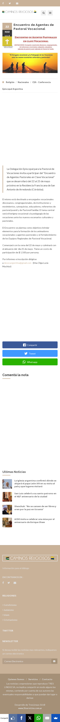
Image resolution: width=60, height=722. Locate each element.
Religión (10, 82)
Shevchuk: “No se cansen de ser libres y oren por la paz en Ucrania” (35, 508)
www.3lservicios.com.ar (30, 708)
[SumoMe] (55, 718)
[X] (30, 718)
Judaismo (8, 610)
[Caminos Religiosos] (23, 12)
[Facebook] (4, 3)
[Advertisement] (30, 130)
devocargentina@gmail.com (17, 262)
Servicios (33, 679)
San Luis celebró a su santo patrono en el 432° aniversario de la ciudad (35, 495)
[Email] (47, 718)
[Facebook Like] (13, 718)
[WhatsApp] (38, 718)
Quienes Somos (16, 679)
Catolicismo (10, 605)
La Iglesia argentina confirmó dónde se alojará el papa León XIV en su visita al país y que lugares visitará (35, 483)
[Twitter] (11, 3)
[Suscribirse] (54, 661)
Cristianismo (10, 619)
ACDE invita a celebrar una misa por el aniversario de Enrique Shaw (34, 520)
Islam (6, 614)
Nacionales (23, 82)
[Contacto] (17, 3)
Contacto (47, 679)
